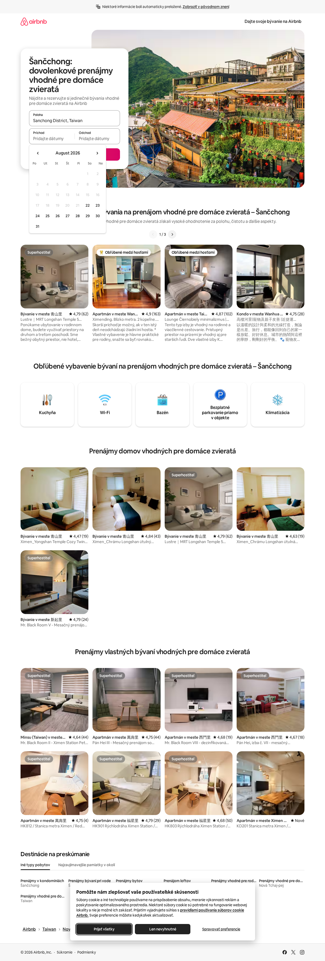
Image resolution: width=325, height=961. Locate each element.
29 (88, 216)
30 (98, 216)
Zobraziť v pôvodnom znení (206, 6)
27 (68, 216)
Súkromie (64, 952)
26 (57, 216)
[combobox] (74, 120)
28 (78, 216)
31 (37, 226)
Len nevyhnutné (162, 929)
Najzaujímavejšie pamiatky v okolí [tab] (86, 865)
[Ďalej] (172, 234)
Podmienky (86, 952)
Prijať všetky (104, 929)
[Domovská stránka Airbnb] (34, 21)
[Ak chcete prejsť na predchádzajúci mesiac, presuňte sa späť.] (38, 153)
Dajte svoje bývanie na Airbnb (273, 21)
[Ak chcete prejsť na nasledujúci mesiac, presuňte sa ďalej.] (97, 153)
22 (88, 205)
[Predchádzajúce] (153, 234)
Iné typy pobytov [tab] (35, 865)
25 (47, 216)
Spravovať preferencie (221, 929)
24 (37, 216)
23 (98, 205)
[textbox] (51, 138)
